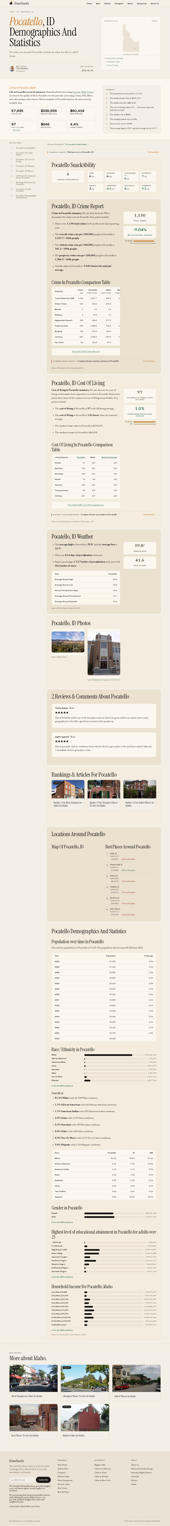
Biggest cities (100, 1465)
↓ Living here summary (114, 58)
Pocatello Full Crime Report (86, 351)
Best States (62, 1488)
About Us (155, 3)
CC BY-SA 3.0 (115, 680)
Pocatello (81, 457)
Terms (133, 1484)
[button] (104, 152)
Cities (89, 3)
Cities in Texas (100, 1473)
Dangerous (142, 3)
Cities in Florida (101, 1477)
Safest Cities (63, 1469)
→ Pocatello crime (112, 62)
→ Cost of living (111, 65)
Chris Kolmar (22, 69)
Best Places (62, 1465)
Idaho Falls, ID (115, 909)
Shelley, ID (113, 853)
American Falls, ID (116, 864)
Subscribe (43, 1480)
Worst (130, 3)
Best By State (63, 1492)
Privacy (134, 1481)
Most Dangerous (65, 1481)
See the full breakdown (63, 1086)
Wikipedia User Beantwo (101, 680)
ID (18, 12)
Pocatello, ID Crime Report (78, 206)
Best (98, 3)
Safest (107, 3)
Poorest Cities (64, 1484)
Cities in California (102, 1469)
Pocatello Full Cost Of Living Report (86, 505)
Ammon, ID (114, 875)
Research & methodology (142, 1469)
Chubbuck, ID (114, 886)
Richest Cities (63, 1477)
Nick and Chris (33, 1507)
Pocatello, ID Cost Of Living (78, 383)
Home (11, 12)
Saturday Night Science (83, 92)
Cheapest (119, 3)
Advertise (135, 1477)
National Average (109, 457)
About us (135, 1465)
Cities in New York (102, 1481)
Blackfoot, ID (114, 897)
